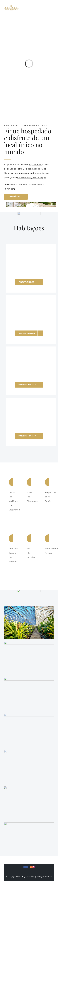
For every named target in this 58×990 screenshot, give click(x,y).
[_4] (29, 607)
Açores (14, 173)
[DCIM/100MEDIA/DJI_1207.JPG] (29, 823)
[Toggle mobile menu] (53, 8)
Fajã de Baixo (35, 164)
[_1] (29, 643)
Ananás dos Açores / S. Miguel (31, 177)
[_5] (29, 715)
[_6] (29, 679)
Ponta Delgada (24, 169)
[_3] (29, 787)
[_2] (29, 751)
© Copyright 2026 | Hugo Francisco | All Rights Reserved (29, 877)
